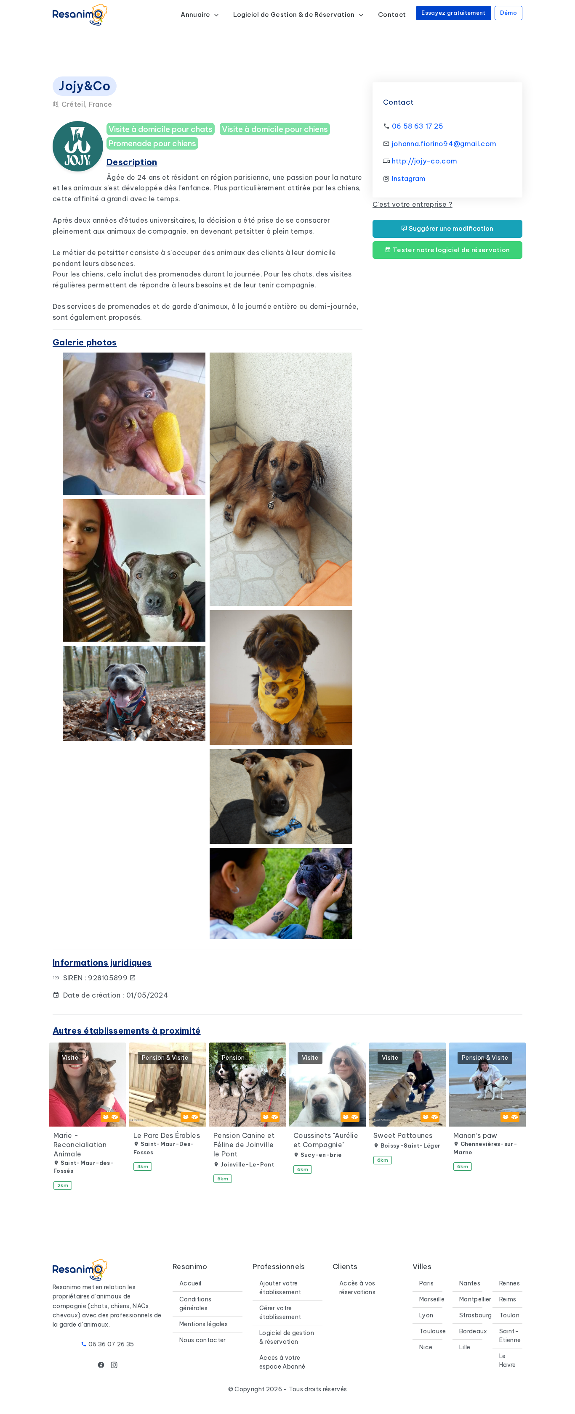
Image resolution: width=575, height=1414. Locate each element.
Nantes (469, 1283)
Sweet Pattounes (403, 1135)
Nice (425, 1347)
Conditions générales (195, 1304)
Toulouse (432, 1331)
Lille (465, 1347)
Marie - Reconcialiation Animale (80, 1145)
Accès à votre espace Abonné (282, 1362)
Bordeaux (473, 1331)
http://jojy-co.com (425, 161)
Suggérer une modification (450, 228)
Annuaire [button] (196, 14)
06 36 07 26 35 (111, 1344)
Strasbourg (475, 1315)
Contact (392, 14)
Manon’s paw (475, 1135)
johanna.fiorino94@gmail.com (444, 144)
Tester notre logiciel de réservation (450, 250)
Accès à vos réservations (357, 1288)
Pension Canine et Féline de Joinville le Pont (243, 1145)
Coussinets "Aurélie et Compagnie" (325, 1140)
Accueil (190, 1283)
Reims (507, 1299)
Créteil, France (85, 104)
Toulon (509, 1315)
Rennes (509, 1283)
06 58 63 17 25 (417, 126)
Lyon (426, 1315)
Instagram (409, 178)
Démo (508, 12)
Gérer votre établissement (280, 1312)
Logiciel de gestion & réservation (286, 1337)
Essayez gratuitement (453, 12)
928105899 (108, 978)
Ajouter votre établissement (280, 1288)
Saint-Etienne (510, 1335)
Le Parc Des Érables (166, 1135)
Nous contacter (202, 1340)
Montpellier (475, 1299)
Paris (426, 1283)
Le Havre (507, 1360)
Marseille (432, 1299)
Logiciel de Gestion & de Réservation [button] (294, 14)
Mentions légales (203, 1324)
